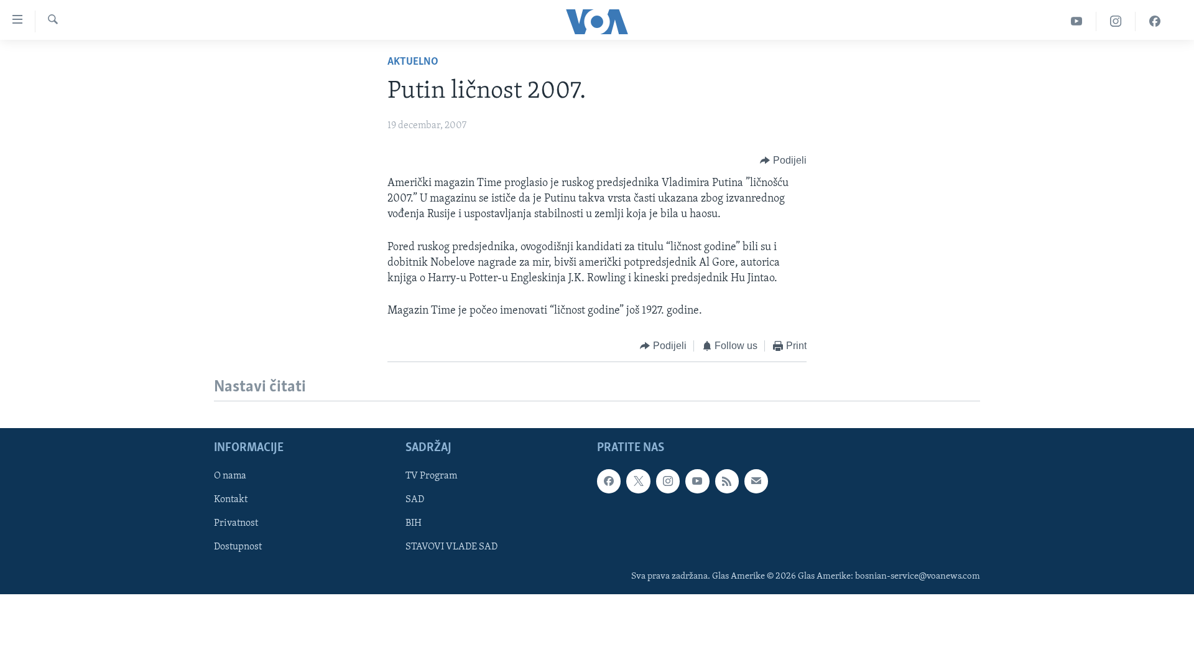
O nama (230, 476)
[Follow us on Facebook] (609, 481)
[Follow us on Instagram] (668, 481)
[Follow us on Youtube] (697, 481)
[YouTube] (1076, 21)
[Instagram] (1116, 21)
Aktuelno (412, 62)
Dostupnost (238, 547)
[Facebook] (1155, 21)
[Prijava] (756, 481)
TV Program (431, 476)
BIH (413, 523)
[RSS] (727, 481)
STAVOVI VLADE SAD (451, 547)
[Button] (783, 160)
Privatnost (236, 523)
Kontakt (231, 500)
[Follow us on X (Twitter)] (638, 481)
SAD (414, 500)
